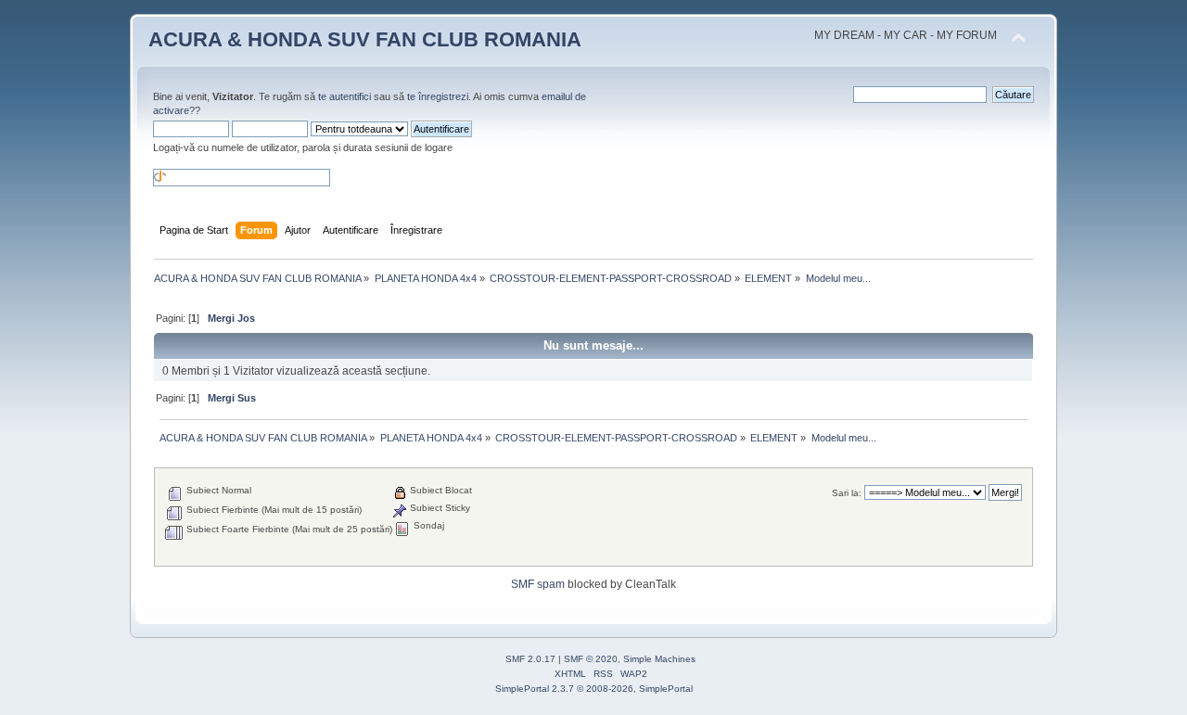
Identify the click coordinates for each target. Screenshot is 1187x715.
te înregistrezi (437, 96)
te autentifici (344, 96)
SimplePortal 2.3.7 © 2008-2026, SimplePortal (594, 688)
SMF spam (538, 584)
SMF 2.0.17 (530, 659)
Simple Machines (659, 659)
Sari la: (847, 493)
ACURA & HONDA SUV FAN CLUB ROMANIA (364, 39)
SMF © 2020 (591, 659)
